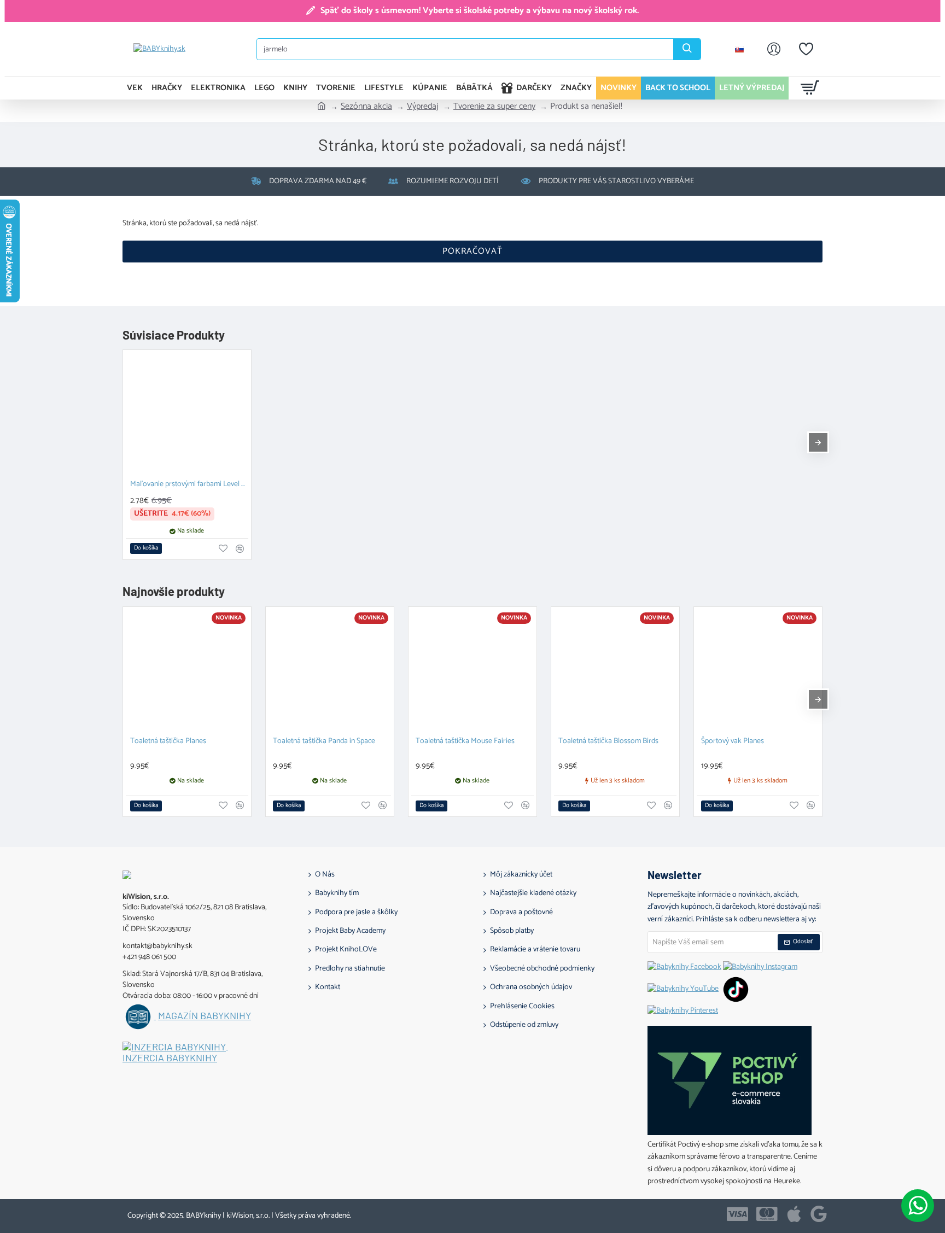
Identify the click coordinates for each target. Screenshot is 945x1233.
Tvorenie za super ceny (494, 107)
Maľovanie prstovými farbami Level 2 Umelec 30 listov (189, 485)
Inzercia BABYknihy (169, 1058)
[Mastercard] (767, 1214)
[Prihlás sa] (774, 49)
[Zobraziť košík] (810, 88)
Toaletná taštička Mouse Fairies (465, 742)
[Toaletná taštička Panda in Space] (330, 671)
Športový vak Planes (732, 742)
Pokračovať (472, 251)
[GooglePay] (818, 1214)
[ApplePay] (794, 1214)
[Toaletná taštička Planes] (187, 671)
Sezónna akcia (366, 107)
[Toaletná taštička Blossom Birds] (615, 671)
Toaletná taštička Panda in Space (324, 742)
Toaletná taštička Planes (168, 742)
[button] (146, 548)
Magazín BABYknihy (204, 1015)
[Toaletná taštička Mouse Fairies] (472, 671)
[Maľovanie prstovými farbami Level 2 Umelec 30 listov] (187, 414)
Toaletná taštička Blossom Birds (608, 742)
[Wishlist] (806, 49)
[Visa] (737, 1214)
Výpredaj (423, 107)
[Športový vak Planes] (758, 671)
